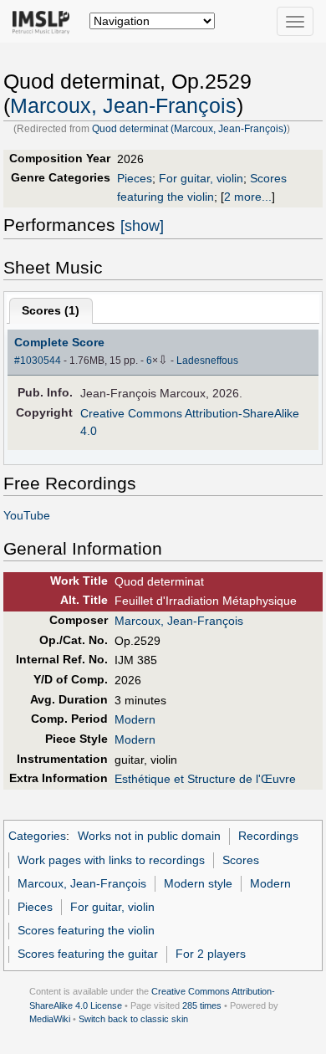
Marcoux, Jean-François (123, 106)
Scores (240, 860)
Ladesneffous (207, 360)
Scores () (50, 310)
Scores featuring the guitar (88, 953)
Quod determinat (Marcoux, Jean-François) (189, 129)
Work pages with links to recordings (111, 860)
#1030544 (37, 360)
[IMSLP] (44, 21)
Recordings (268, 835)
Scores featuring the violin (86, 930)
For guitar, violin (201, 178)
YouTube (26, 515)
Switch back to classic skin (133, 1019)
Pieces (134, 178)
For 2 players (211, 953)
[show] (142, 225)
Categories (37, 835)
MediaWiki (49, 1019)
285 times (202, 1005)
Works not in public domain (149, 835)
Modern (135, 719)
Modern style (198, 883)
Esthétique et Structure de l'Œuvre (205, 778)
